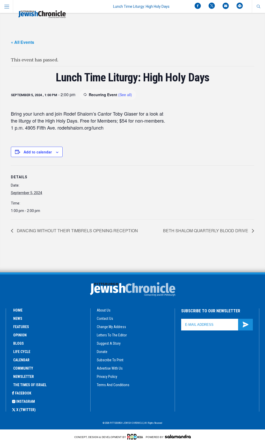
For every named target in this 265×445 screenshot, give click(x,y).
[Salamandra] (178, 436)
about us (104, 310)
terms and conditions (113, 385)
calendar (21, 360)
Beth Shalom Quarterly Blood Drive (206, 231)
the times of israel (30, 385)
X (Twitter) (26, 410)
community (23, 368)
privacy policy (107, 377)
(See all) (125, 94)
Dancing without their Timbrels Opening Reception (77, 231)
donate (102, 352)
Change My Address (111, 327)
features (21, 327)
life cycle (21, 352)
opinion (20, 335)
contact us (105, 318)
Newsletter (23, 377)
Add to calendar (38, 151)
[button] (258, 6)
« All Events (22, 42)
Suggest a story (109, 343)
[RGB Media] (136, 437)
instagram (25, 401)
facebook (23, 393)
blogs (18, 343)
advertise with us (110, 368)
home (18, 310)
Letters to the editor (112, 335)
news (17, 318)
